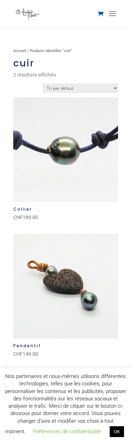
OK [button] (117, 431)
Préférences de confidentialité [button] (67, 431)
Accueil (19, 51)
